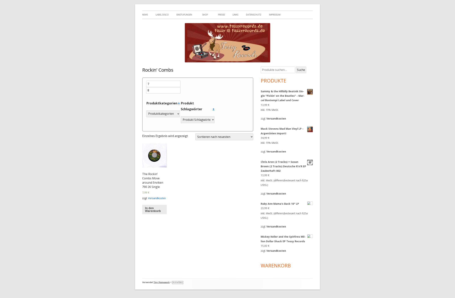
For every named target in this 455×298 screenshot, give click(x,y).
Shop (205, 14)
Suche (301, 70)
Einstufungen (184, 14)
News (145, 14)
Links (235, 14)
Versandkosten (157, 198)
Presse (221, 14)
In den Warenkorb (153, 209)
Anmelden (178, 282)
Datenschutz (253, 14)
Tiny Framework (162, 282)
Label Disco (162, 14)
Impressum (274, 14)
